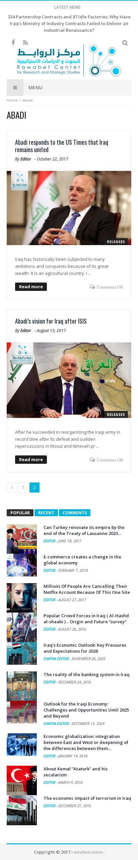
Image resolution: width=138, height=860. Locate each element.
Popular (20, 513)
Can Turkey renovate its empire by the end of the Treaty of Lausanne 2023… (84, 530)
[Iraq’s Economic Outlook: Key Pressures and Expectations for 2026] (22, 653)
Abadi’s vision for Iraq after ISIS (51, 321)
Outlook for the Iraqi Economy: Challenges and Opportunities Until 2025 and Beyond (86, 710)
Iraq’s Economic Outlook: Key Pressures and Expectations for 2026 (85, 648)
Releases (116, 241)
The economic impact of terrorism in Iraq (87, 798)
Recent (46, 513)
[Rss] (25, 43)
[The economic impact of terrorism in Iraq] (22, 810)
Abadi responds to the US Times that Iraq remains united (61, 146)
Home (12, 100)
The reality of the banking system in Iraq (87, 674)
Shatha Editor (57, 658)
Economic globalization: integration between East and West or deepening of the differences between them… (86, 742)
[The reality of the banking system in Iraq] (22, 686)
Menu (35, 87)
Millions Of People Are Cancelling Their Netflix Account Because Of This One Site (87, 589)
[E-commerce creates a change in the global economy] (22, 565)
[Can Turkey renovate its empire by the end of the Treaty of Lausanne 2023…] (22, 539)
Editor (25, 159)
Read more (31, 287)
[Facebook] (13, 43)
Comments (75, 513)
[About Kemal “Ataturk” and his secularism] (22, 781)
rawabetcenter (87, 852)
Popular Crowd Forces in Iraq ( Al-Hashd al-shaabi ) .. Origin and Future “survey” (86, 619)
